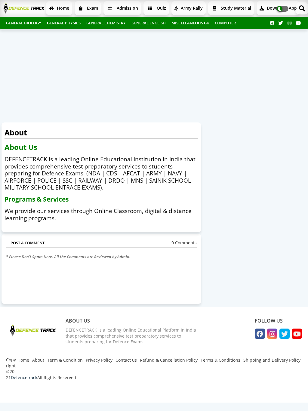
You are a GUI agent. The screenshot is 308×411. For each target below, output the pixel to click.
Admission (127, 8)
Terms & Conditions (220, 360)
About (38, 360)
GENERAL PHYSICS (64, 23)
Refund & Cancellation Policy (169, 360)
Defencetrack (24, 377)
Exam (92, 8)
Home (62, 8)
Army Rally (191, 8)
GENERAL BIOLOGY (23, 23)
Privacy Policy (99, 360)
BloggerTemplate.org (124, 392)
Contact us (126, 360)
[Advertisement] (154, 74)
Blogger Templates (49, 392)
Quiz (161, 8)
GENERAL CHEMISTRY (106, 23)
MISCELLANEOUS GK (190, 23)
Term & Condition (65, 360)
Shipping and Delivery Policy (271, 360)
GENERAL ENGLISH (148, 23)
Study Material (235, 8)
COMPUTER (225, 23)
